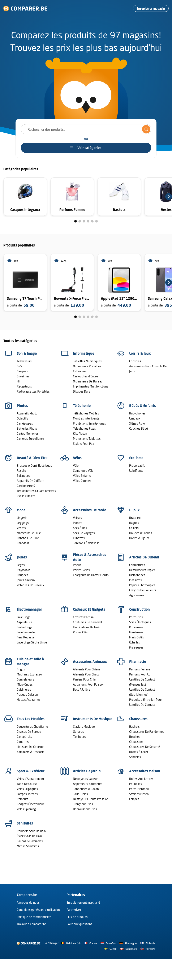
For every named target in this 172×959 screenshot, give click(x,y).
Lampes (134, 799)
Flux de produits (77, 917)
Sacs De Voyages (84, 533)
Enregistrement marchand (83, 902)
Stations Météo (139, 794)
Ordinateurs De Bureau (88, 381)
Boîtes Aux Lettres (141, 779)
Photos (22, 406)
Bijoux (134, 510)
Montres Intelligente (86, 418)
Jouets (22, 557)
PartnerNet (73, 909)
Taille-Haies (80, 794)
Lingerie (22, 517)
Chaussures (138, 719)
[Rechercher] (146, 129)
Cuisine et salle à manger (30, 661)
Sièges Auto (137, 423)
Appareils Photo (27, 413)
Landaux (134, 418)
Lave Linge (24, 617)
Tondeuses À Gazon (86, 789)
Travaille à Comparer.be (32, 924)
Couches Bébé (138, 428)
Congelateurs (25, 679)
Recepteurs (24, 386)
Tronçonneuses (83, 804)
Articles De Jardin (87, 771)
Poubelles (135, 784)
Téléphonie (82, 406)
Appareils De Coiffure (30, 480)
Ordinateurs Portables (87, 366)
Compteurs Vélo (83, 470)
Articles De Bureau (144, 557)
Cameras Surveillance (30, 438)
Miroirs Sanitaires (28, 846)
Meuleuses (136, 632)
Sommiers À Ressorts (30, 752)
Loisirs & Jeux (140, 353)
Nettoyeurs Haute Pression (90, 799)
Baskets (134, 726)
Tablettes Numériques (87, 361)
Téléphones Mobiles (86, 413)
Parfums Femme (139, 669)
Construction (139, 609)
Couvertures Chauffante (32, 726)
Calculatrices (137, 565)
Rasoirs (21, 470)
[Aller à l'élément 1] (75, 221)
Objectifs (22, 418)
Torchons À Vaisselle (86, 543)
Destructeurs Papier (142, 570)
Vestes (21, 528)
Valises (77, 517)
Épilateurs (23, 475)
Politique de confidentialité (34, 917)
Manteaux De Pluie (29, 533)
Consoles (135, 361)
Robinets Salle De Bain (31, 831)
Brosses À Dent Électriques (34, 465)
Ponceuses (136, 627)
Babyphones (137, 413)
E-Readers (80, 371)
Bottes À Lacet (138, 752)
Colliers (134, 528)
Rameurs (22, 799)
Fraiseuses (136, 647)
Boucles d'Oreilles (140, 533)
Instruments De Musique (92, 719)
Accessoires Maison (144, 771)
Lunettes (79, 538)
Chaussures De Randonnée (146, 731)
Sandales (135, 757)
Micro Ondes (25, 684)
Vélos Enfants (82, 475)
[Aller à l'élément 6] (96, 221)
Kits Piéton (80, 433)
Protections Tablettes (87, 438)
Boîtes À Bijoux (139, 538)
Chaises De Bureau (29, 731)
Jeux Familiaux (26, 580)
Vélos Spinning (26, 809)
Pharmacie (137, 661)
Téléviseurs (24, 361)
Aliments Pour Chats (86, 674)
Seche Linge (25, 627)
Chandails (23, 543)
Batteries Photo (27, 428)
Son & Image (27, 353)
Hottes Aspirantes (28, 699)
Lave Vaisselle (26, 632)
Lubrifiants (136, 470)
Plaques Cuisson (27, 694)
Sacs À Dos (80, 528)
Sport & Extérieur (30, 771)
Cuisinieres (24, 689)
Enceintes (23, 376)
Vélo (76, 465)
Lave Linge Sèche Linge (32, 642)
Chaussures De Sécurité (144, 747)
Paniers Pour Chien (85, 679)
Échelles (134, 642)
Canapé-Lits (24, 736)
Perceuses (136, 617)
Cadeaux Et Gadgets (89, 609)
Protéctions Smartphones (89, 423)
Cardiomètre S (26, 485)
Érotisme (136, 458)
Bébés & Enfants (142, 406)
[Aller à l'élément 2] (79, 221)
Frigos (21, 669)
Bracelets (135, 517)
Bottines (134, 736)
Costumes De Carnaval (87, 622)
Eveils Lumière (26, 496)
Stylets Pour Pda (83, 443)
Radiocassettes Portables (33, 391)
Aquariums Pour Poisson (88, 684)
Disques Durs (81, 391)
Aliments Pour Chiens (86, 669)
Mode (21, 510)
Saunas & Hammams (30, 841)
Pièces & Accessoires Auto (89, 557)
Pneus (77, 565)
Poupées (22, 575)
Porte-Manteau (139, 789)
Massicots (135, 580)
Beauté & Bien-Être (32, 458)
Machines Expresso (29, 674)
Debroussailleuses (85, 809)
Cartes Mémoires (28, 433)
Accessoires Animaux (90, 661)
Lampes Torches (27, 794)
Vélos (77, 458)
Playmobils (23, 570)
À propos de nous (28, 902)
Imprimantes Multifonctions (90, 386)
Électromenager (29, 609)
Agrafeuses (136, 595)
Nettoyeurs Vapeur (85, 779)
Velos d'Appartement (30, 779)
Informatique (83, 353)
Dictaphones (137, 575)
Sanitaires (25, 823)
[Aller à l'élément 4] (88, 221)
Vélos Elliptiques (27, 789)
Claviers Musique (84, 726)
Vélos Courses (82, 480)
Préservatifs (137, 465)
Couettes (23, 741)
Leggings (23, 523)
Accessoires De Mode (89, 510)
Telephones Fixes (84, 428)
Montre (77, 523)
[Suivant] (168, 196)
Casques (22, 371)
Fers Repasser (26, 637)
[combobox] (86, 129)
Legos (21, 565)
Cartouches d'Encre (85, 376)
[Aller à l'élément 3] (84, 221)
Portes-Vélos (81, 570)
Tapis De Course (27, 784)
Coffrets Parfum (83, 617)
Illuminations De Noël (86, 627)
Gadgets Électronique (31, 804)
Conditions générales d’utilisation (38, 909)
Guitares (78, 731)
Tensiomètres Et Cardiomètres (36, 491)
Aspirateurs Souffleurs (87, 784)
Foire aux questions (79, 924)
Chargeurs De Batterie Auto (91, 575)
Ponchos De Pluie (28, 538)
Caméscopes (25, 423)
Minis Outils (136, 637)
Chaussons (136, 741)
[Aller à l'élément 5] (92, 221)
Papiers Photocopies (142, 585)
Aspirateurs (24, 622)
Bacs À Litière (81, 689)
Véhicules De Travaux (30, 585)
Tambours (79, 736)
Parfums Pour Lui (140, 674)
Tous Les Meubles (30, 719)
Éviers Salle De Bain (29, 836)
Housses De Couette (30, 747)
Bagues (134, 523)
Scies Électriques (140, 622)
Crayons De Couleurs (142, 590)
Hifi (19, 381)
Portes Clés (80, 632)
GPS (19, 366)
